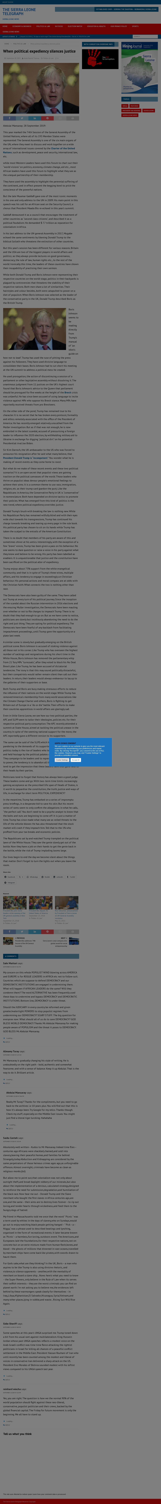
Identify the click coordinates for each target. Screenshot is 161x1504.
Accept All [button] (75, 760)
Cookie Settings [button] (62, 760)
